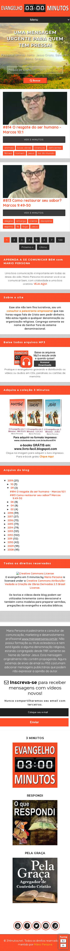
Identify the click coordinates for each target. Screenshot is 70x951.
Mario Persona (53, 577)
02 (12, 509)
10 (12, 484)
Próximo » (27, 247)
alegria (8, 221)
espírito (8, 226)
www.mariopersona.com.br (40, 639)
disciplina (46, 221)
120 (60, 240)
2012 (11, 535)
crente (33, 221)
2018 (11, 513)
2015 (11, 524)
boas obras (24, 147)
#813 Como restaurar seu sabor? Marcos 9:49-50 (35, 497)
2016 (11, 520)
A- (63, 945)
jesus (31, 153)
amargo (21, 221)
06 (12, 502)
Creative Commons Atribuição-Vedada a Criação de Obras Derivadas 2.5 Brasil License (35, 584)
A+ (63, 941)
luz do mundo (46, 153)
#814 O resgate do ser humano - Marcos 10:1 (38, 491)
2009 (11, 546)
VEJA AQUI (40, 283)
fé (18, 226)
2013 (11, 531)
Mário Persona (43, 944)
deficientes (54, 147)
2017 (11, 516)
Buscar (36, 80)
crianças (40, 147)
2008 (11, 549)
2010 (11, 542)
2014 (11, 527)
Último (43, 247)
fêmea (8, 153)
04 (13, 505)
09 (12, 487)
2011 (10, 538)
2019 (11, 480)
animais (9, 147)
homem (20, 153)
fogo (25, 226)
